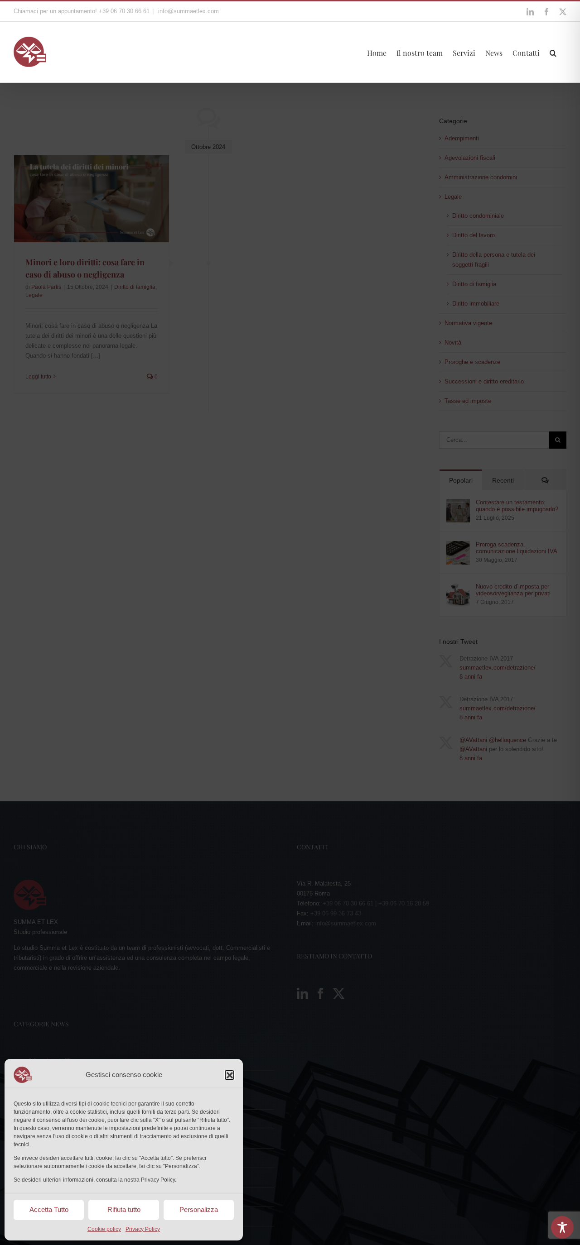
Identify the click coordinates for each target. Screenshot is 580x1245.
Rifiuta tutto (123, 1209)
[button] (229, 1074)
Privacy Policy (143, 1229)
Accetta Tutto (48, 1209)
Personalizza (198, 1209)
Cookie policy (104, 1229)
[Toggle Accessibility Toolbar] (562, 1227)
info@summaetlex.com (187, 11)
